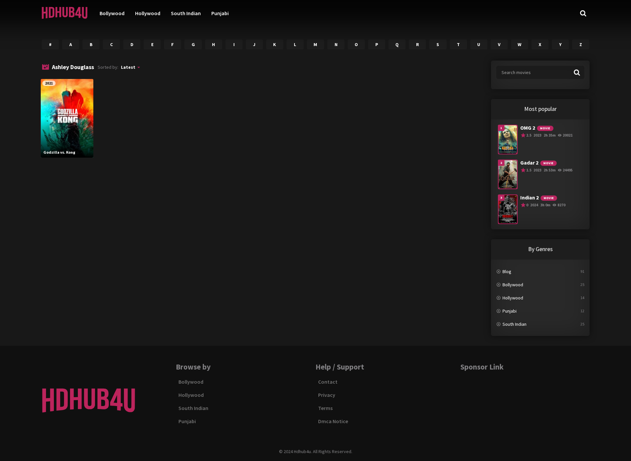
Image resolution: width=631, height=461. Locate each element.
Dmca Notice (333, 421)
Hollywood (147, 13)
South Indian (186, 13)
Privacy (326, 395)
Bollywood (112, 13)
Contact (328, 381)
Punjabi (220, 13)
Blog (506, 271)
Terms (325, 408)
